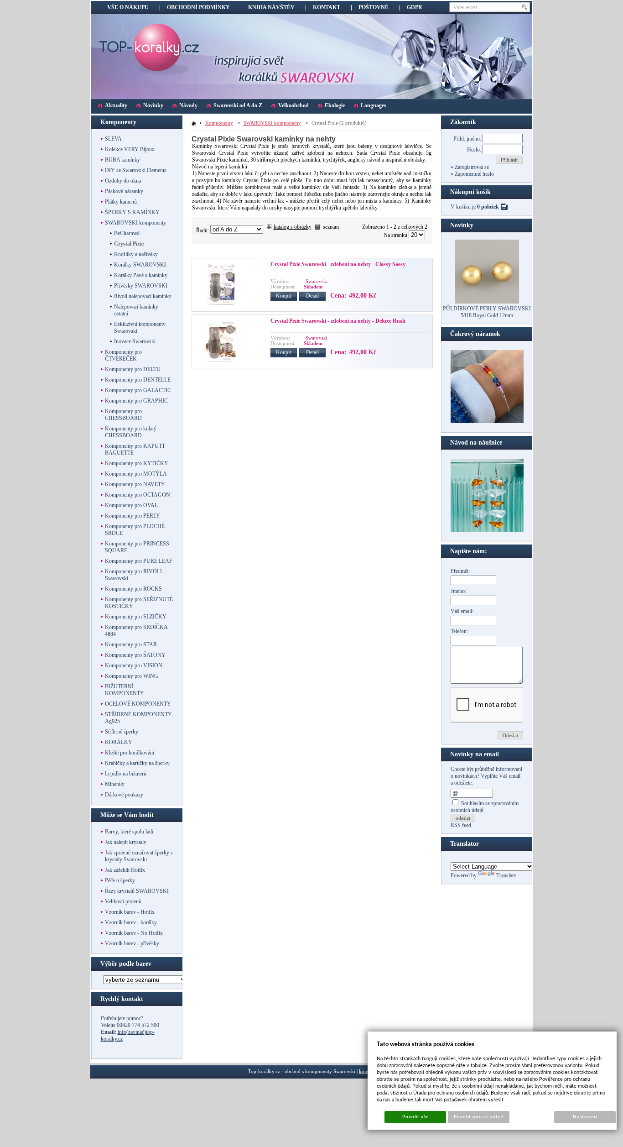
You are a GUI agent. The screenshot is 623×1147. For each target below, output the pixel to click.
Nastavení (585, 1117)
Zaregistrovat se (471, 167)
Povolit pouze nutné (479, 1117)
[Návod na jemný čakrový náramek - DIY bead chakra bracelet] (487, 421)
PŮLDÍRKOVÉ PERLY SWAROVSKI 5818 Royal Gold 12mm (487, 312)
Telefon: (459, 631)
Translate (506, 875)
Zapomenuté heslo (473, 174)
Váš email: (462, 611)
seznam (331, 227)
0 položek (488, 207)
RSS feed (461, 825)
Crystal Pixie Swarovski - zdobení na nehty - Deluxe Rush (337, 321)
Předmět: (460, 571)
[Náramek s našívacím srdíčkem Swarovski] (487, 530)
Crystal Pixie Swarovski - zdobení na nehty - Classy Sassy (337, 264)
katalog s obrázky (293, 227)
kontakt (367, 1071)
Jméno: (458, 591)
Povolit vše (415, 1117)
